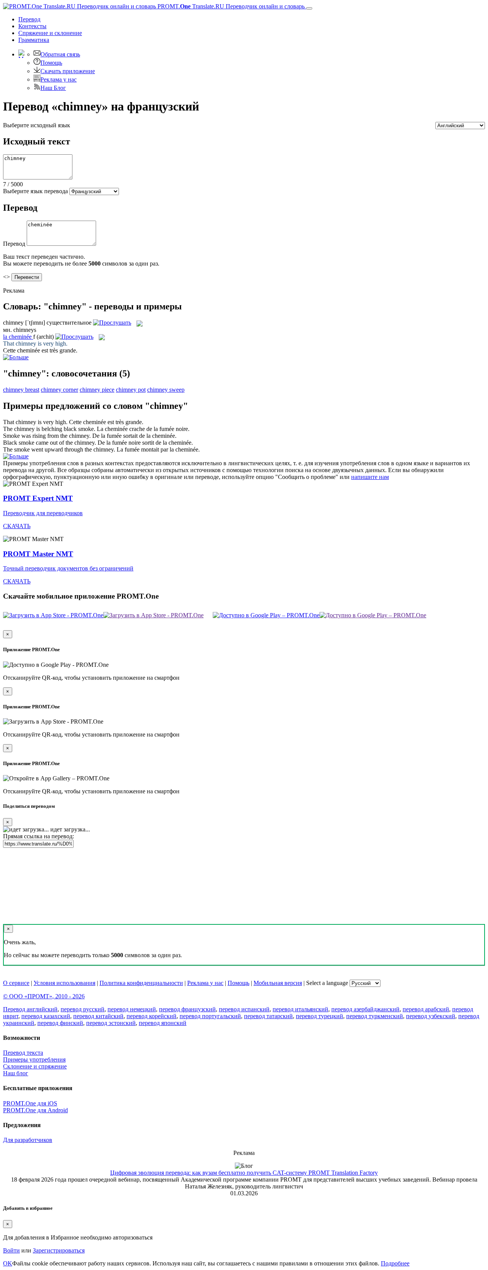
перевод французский (187, 1009)
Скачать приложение (67, 71)
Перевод (29, 19)
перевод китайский (98, 1016)
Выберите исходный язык (36, 125)
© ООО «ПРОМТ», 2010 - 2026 (44, 996)
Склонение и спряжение (35, 1066)
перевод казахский (45, 1016)
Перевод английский (30, 1009)
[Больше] (16, 456)
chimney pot (131, 389)
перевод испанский (244, 1009)
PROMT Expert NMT (38, 498)
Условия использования (64, 983)
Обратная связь (60, 54)
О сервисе (16, 983)
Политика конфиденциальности (141, 983)
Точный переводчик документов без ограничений (68, 568)
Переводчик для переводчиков (43, 513)
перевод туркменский (374, 1016)
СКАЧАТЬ (16, 526)
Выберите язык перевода (35, 191)
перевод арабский (426, 1009)
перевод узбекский (430, 1016)
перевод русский (82, 1009)
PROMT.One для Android (35, 1110)
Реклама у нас (58, 79)
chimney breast (21, 389)
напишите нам (370, 477)
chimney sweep (166, 389)
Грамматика (33, 40)
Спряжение (50, 33)
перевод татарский (268, 1016)
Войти (11, 1250)
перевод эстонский (111, 1023)
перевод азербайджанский (365, 1009)
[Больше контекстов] (16, 357)
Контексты (32, 26)
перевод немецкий (132, 1009)
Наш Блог (53, 88)
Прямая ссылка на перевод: (38, 836)
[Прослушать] (112, 322)
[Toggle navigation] (309, 8)
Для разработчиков (27, 1140)
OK (7, 1263)
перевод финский (60, 1023)
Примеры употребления (34, 1059)
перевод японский (162, 1023)
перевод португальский (210, 1016)
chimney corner (59, 389)
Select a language (327, 983)
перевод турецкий (319, 1016)
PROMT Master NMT (38, 554)
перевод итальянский (300, 1009)
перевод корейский (152, 1016)
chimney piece (97, 389)
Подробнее (395, 1263)
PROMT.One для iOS (30, 1103)
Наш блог (15, 1073)
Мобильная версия (278, 983)
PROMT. (230, 6)
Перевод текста (23, 1052)
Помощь (51, 62)
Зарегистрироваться (59, 1250)
